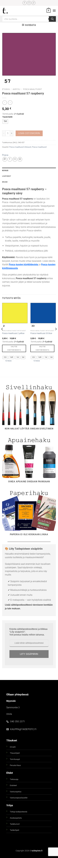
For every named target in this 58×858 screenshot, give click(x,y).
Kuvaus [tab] (5, 170)
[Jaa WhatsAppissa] (4, 159)
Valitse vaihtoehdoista (14, 348)
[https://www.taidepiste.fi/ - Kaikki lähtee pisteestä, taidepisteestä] (9, 10)
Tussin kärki (7, 117)
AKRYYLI (16, 89)
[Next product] (4, 102)
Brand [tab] (4, 182)
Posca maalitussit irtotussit (20, 147)
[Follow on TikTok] (33, 3)
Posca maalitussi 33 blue (41, 333)
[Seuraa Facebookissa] (25, 3)
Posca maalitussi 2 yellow (13, 333)
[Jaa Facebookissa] (9, 159)
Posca (5, 155)
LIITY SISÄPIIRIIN (29, 654)
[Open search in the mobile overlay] (29, 19)
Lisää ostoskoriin (29, 133)
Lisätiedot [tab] (6, 176)
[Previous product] (10, 102)
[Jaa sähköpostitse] (15, 159)
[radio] (5, 121)
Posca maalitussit (32, 89)
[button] (49, 11)
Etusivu (6, 89)
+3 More (8, 361)
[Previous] (2, 334)
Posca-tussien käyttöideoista (23, 264)
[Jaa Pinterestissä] (20, 159)
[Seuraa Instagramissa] (29, 3)
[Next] (55, 334)
